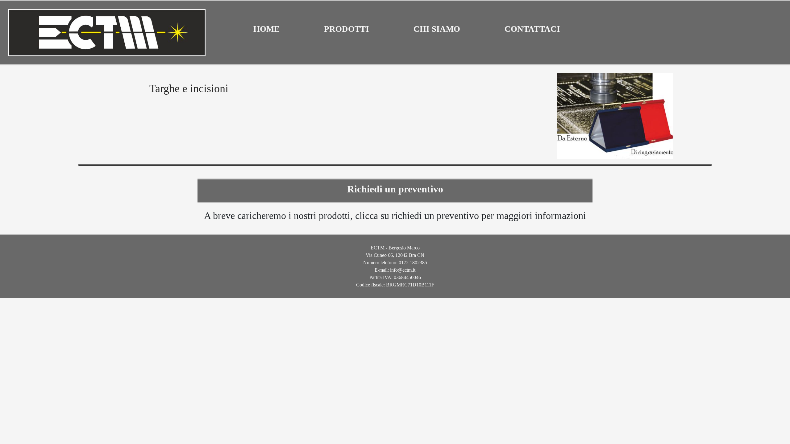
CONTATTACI (532, 29)
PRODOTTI (346, 29)
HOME (266, 29)
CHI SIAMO (437, 29)
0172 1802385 (413, 262)
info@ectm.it (402, 270)
